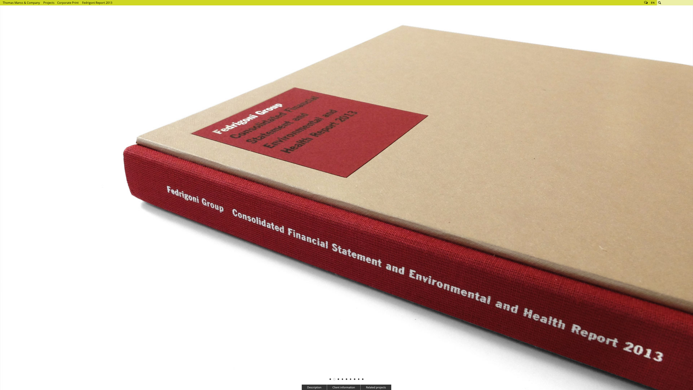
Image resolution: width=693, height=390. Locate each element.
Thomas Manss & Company (21, 3)
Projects (49, 3)
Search (659, 2)
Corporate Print (68, 3)
